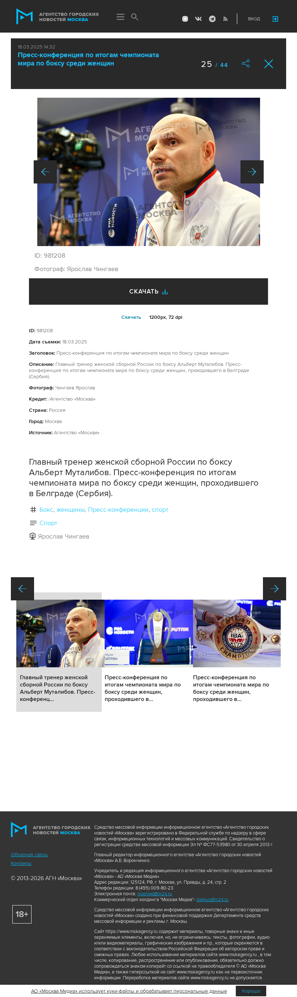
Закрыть (269, 64)
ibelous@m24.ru (212, 900)
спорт (160, 510)
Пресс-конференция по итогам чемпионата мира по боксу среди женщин (88, 59)
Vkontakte (198, 18)
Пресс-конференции (118, 510)
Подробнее (59, 652)
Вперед (252, 171)
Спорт (48, 523)
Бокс (46, 510)
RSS (225, 18)
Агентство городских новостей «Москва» (57, 16)
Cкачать (131, 317)
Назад (45, 171)
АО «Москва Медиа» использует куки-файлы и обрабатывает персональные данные (129, 991)
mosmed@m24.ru (154, 894)
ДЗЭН (185, 18)
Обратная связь (29, 855)
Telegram (211, 18)
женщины (71, 510)
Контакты (21, 863)
